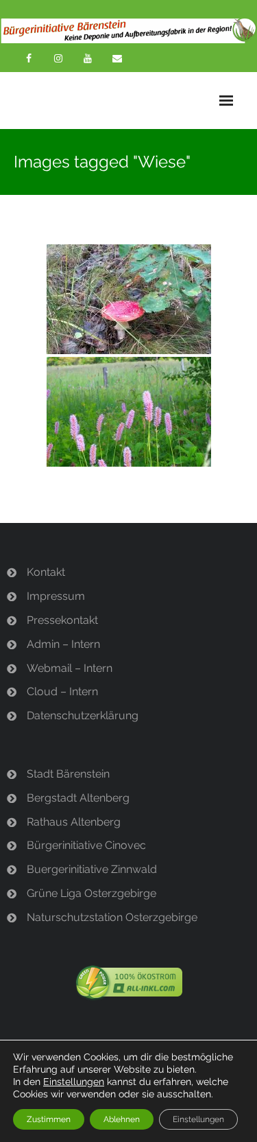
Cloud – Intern (62, 691)
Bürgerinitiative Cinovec (86, 845)
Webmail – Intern (69, 668)
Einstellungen (73, 1081)
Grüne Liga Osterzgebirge (91, 893)
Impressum (56, 596)
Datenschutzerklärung (82, 715)
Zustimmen (49, 1119)
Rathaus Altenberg (74, 821)
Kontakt (46, 572)
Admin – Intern (63, 644)
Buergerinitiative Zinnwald (92, 869)
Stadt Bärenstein (68, 773)
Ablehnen (121, 1119)
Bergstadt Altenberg (78, 797)
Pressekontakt (62, 620)
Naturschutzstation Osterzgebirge (112, 917)
